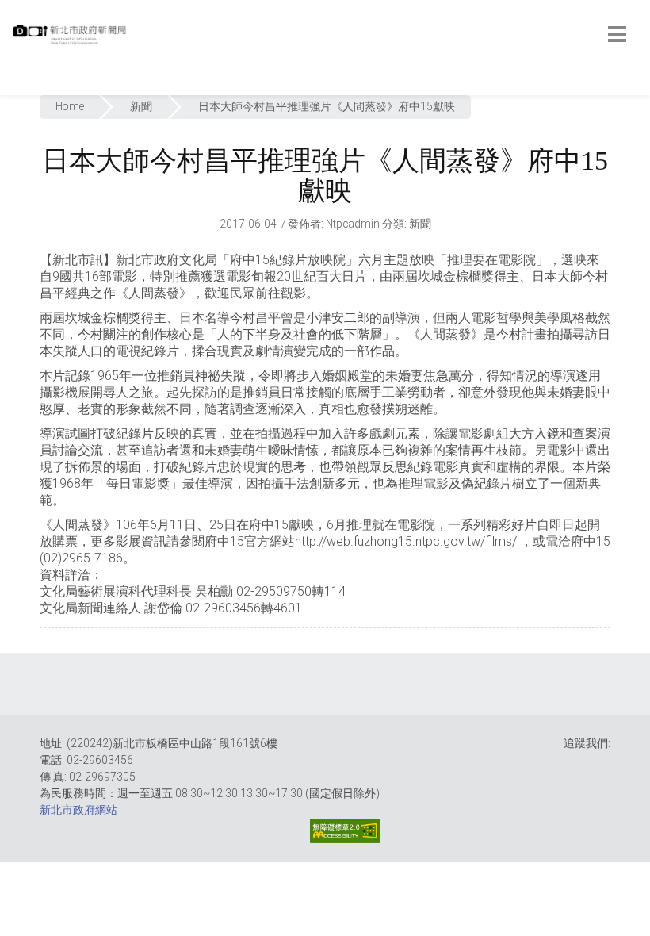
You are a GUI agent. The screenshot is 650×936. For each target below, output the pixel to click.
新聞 (141, 106)
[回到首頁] (71, 39)
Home (69, 106)
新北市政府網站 (78, 810)
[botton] (617, 34)
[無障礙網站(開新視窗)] (345, 831)
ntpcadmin (353, 223)
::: (15, 86)
